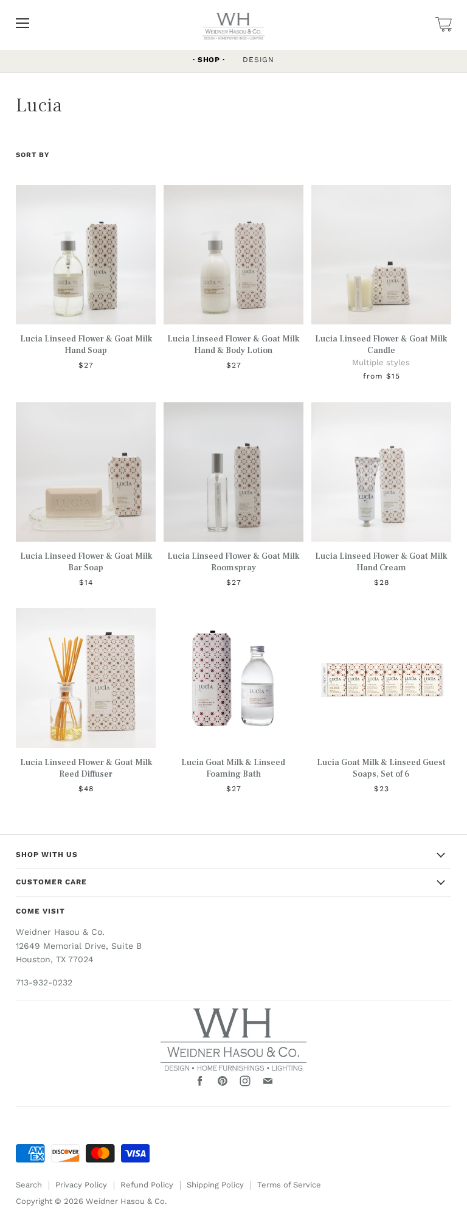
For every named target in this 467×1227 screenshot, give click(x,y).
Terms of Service (289, 1184)
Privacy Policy (81, 1184)
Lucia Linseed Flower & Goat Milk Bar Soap (86, 562)
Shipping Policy (215, 1184)
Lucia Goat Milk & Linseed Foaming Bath (233, 768)
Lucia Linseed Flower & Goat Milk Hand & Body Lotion (233, 344)
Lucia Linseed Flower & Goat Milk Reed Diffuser (86, 768)
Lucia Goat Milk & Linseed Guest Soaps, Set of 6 (381, 768)
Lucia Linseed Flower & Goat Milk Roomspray (233, 562)
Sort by (32, 155)
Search (29, 1184)
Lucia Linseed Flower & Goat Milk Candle (381, 344)
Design (258, 59)
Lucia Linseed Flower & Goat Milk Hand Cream (381, 562)
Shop (209, 59)
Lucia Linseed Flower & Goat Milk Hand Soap (86, 344)
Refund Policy (146, 1184)
